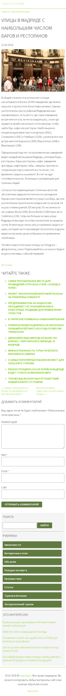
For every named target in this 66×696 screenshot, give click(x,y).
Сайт (4, 487)
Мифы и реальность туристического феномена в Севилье (33, 352)
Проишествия (12, 578)
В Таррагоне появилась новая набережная (36, 319)
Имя (4, 454)
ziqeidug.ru (26, 675)
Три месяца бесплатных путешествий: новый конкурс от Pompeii (33, 380)
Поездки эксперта (15, 570)
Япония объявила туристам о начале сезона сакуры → (50, 390)
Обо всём (10, 561)
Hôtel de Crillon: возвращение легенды (25, 631)
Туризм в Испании (15, 595)
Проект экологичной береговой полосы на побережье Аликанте (35, 295)
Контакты (33, 691)
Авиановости (12, 544)
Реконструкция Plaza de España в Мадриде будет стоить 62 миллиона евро (36, 370)
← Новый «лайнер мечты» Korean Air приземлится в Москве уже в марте (14, 390)
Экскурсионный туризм (19, 604)
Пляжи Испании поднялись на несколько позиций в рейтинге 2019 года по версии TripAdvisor (36, 328)
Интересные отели (16, 553)
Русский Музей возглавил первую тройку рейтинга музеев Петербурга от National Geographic (32, 658)
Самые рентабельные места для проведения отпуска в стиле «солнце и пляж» (34, 284)
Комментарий (9, 421)
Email (5, 471)
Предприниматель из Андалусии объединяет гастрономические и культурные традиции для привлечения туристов (34, 308)
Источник (6, 265)
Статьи (8, 587)
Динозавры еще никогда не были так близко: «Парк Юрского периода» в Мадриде (32, 341)
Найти (44, 525)
